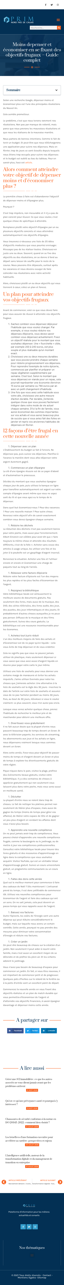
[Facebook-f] (46, 5)
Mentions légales (27, 1277)
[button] (58, 19)
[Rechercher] (59, 28)
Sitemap (41, 1277)
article (28, 162)
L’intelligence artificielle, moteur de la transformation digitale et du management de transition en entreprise (28, 1159)
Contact (47, 1275)
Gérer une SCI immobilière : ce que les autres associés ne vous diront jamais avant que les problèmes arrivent (28, 1083)
